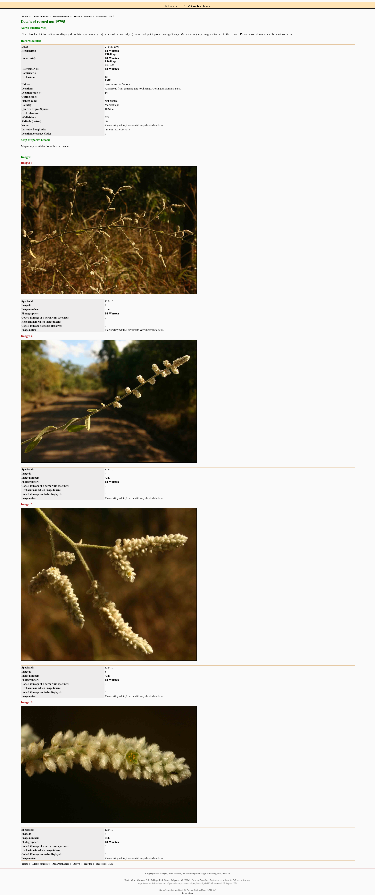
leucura (88, 16)
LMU (108, 80)
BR (107, 77)
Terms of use (187, 893)
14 (106, 93)
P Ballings (110, 54)
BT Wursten (112, 51)
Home (25, 16)
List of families (40, 16)
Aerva (76, 16)
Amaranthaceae (61, 16)
